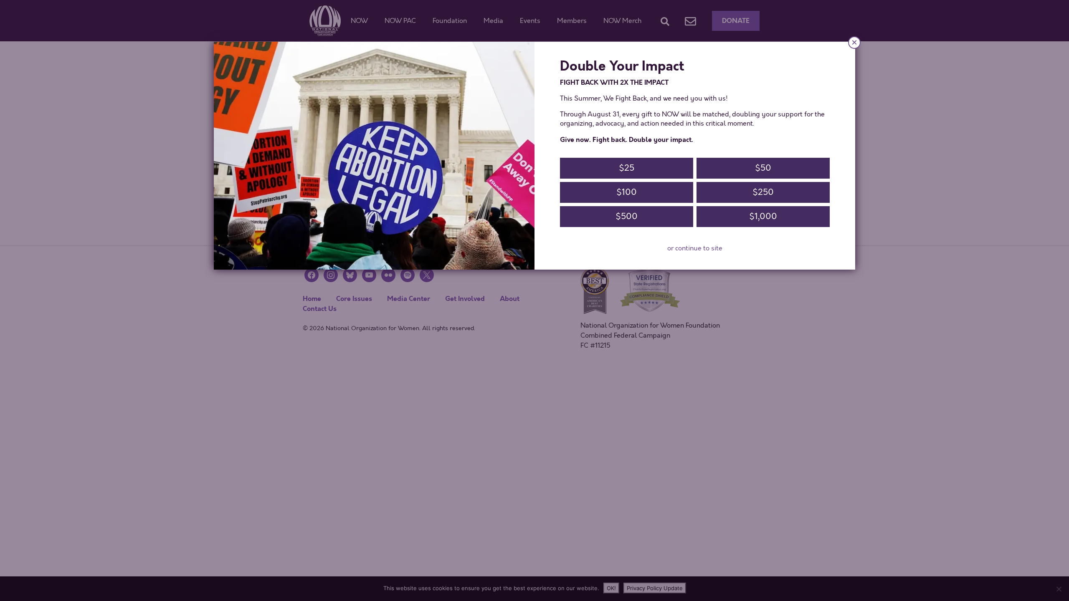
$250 (763, 192)
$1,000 (763, 216)
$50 (763, 168)
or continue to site (694, 248)
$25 (626, 168)
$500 (627, 216)
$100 (626, 192)
